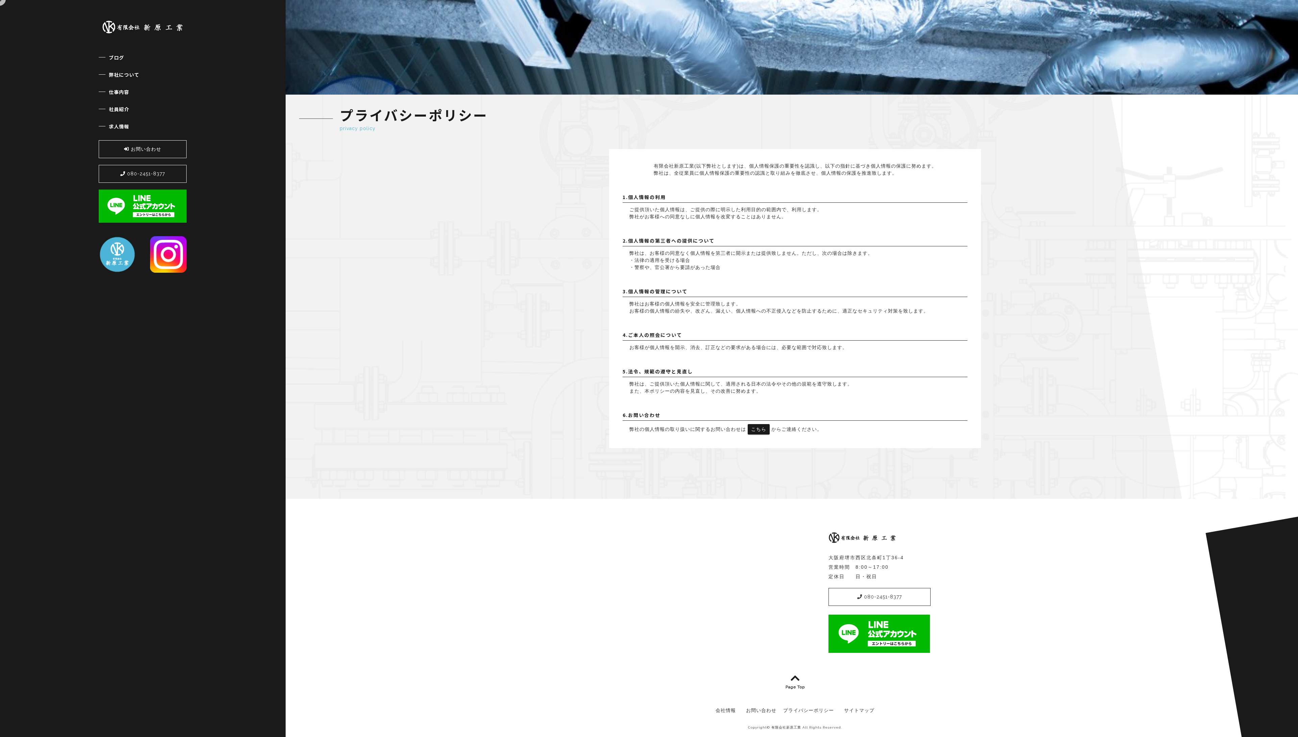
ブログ (116, 57)
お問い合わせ (145, 149)
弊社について (124, 74)
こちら (758, 429)
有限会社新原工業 (786, 727)
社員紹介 (119, 109)
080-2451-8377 (145, 173)
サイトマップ (859, 710)
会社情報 (726, 710)
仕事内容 (119, 92)
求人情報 (119, 126)
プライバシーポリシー (808, 710)
